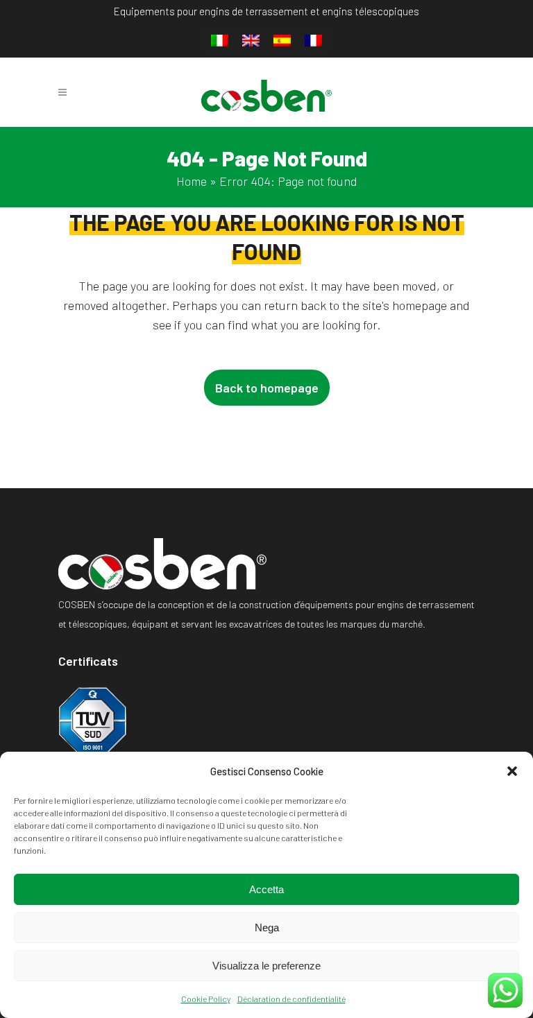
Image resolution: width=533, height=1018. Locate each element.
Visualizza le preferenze (266, 966)
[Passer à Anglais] (250, 41)
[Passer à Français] (313, 41)
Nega (267, 927)
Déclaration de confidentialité (291, 998)
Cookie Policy (205, 998)
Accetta (266, 889)
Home (191, 181)
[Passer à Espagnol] (282, 41)
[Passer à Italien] (219, 41)
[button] (512, 771)
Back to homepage (267, 387)
